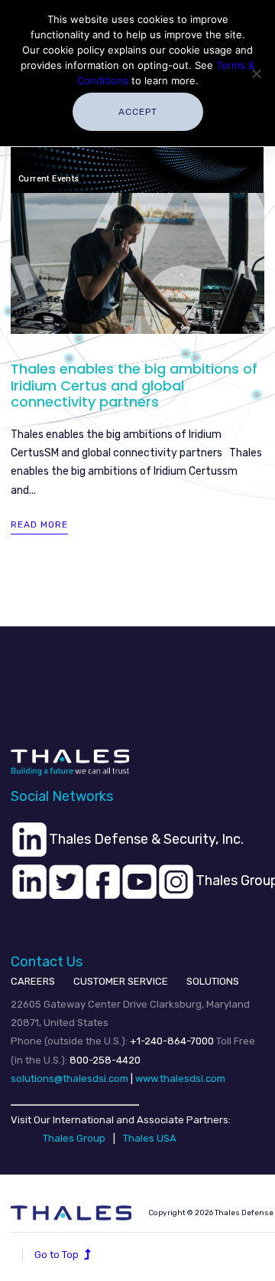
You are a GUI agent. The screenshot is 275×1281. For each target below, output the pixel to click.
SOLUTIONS (212, 981)
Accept (137, 111)
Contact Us (46, 961)
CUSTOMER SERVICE (120, 981)
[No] (256, 73)
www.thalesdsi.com (180, 1078)
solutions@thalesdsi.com (69, 1078)
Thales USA (149, 1138)
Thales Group (74, 1138)
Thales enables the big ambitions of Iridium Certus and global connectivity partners (134, 385)
